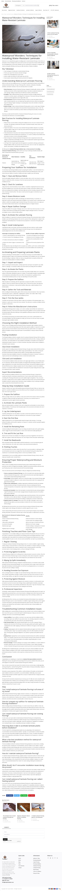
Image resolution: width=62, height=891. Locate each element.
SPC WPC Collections (55, 10)
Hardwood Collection (20, 10)
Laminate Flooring (10, 14)
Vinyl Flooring (35, 869)
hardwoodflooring (50, 89)
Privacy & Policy (36, 873)
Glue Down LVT (46, 10)
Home (2, 14)
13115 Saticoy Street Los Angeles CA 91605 (7, 878)
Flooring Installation (37, 863)
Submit (5, 839)
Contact (20, 867)
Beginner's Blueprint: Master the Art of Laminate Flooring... (23, 817)
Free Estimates (21, 865)
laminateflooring (50, 91)
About (19, 860)
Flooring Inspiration (37, 860)
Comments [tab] (6, 827)
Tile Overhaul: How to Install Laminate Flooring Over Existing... (9, 817)
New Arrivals (4, 10)
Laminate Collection (30, 10)
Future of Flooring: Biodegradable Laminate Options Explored (52, 54)
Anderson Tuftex (36, 858)
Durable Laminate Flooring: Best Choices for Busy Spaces (53, 75)
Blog (5, 14)
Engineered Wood (11, 10)
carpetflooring (50, 94)
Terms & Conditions (37, 871)
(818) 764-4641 (53, 5)
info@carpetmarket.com (8, 882)
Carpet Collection (38, 10)
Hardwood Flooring (37, 865)
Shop (19, 863)
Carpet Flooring (36, 862)
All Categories (18, 5)
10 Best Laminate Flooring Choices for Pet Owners (53, 33)
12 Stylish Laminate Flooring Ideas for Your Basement (37, 816)
